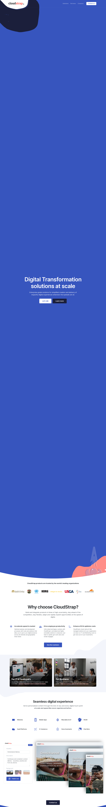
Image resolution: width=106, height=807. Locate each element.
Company (81, 3)
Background (9, 768)
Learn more (60, 301)
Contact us (91, 3)
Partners (73, 3)
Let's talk (45, 301)
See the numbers (53, 645)
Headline (8, 748)
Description (9, 755)
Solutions (66, 3)
